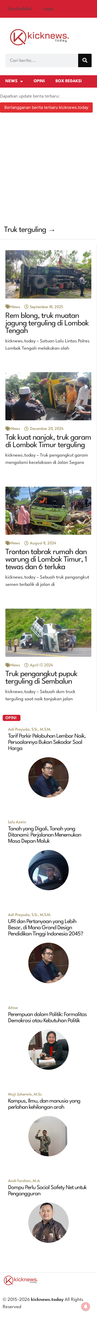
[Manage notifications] (85, 1306)
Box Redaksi (20, 8)
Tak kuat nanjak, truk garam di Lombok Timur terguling (48, 441)
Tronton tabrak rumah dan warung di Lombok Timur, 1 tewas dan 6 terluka (46, 559)
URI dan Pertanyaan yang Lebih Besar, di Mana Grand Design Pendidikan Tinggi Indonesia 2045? (45, 928)
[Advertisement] (48, 169)
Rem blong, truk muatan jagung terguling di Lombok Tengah (47, 323)
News (11, 81)
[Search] (85, 60)
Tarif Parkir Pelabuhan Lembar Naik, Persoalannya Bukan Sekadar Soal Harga (47, 742)
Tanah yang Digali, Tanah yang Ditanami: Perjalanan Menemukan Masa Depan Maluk (44, 835)
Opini (39, 81)
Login (48, 8)
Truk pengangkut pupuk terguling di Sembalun (41, 678)
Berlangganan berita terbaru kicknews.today (46, 107)
